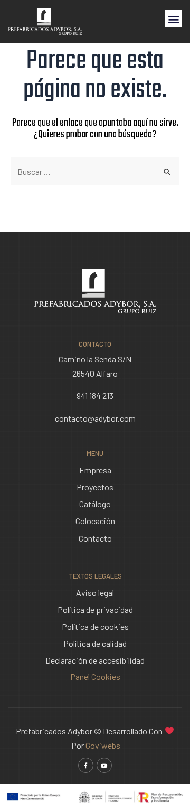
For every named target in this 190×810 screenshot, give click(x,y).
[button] (173, 18)
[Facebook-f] (85, 765)
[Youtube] (104, 765)
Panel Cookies (95, 677)
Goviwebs (103, 745)
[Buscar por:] (95, 171)
